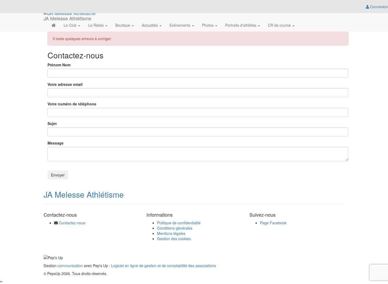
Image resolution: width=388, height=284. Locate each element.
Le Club (71, 25)
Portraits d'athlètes (241, 25)
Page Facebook (273, 222)
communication (70, 265)
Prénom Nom (59, 64)
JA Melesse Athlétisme (84, 194)
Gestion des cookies (174, 238)
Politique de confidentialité (179, 222)
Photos (208, 25)
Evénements (180, 25)
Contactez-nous (72, 222)
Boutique (123, 25)
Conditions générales (174, 228)
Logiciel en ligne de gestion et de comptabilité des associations (163, 265)
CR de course (280, 25)
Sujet (52, 123)
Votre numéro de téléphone (72, 103)
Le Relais (96, 25)
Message (56, 143)
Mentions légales (171, 233)
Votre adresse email (65, 84)
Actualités (150, 25)
